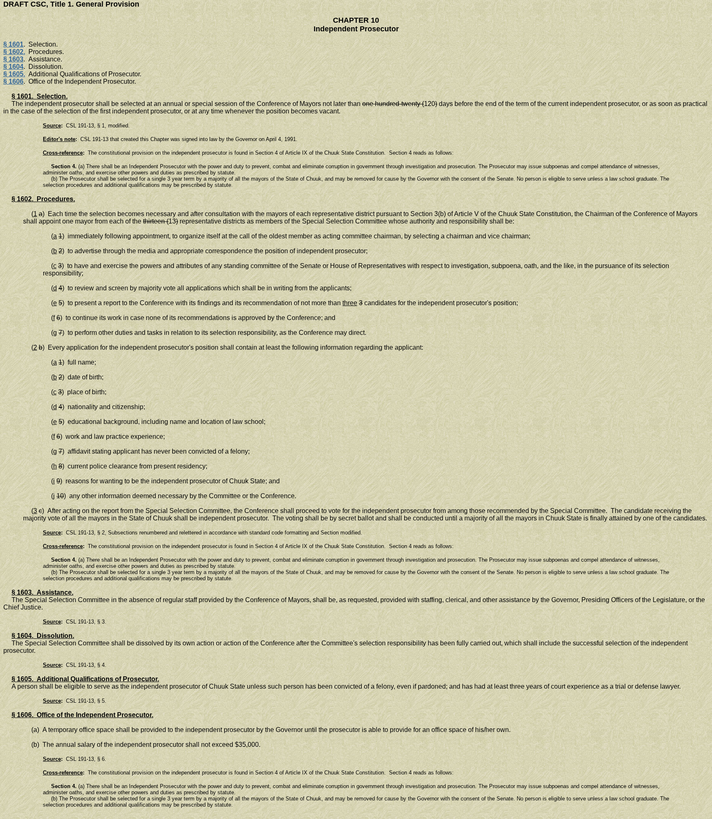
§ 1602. (14, 51)
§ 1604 (13, 66)
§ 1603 (13, 59)
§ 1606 (13, 81)
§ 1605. (14, 74)
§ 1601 (13, 44)
